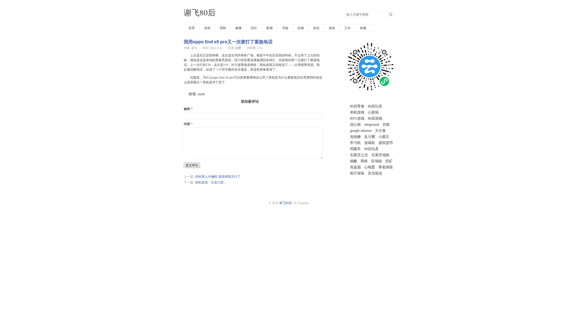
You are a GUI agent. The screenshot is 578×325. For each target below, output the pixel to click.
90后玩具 (371, 149)
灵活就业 (375, 173)
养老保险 (385, 167)
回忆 (254, 28)
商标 (364, 161)
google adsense (361, 130)
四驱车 (355, 149)
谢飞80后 (200, 12)
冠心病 (355, 124)
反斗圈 (369, 137)
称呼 (187, 109)
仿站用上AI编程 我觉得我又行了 (217, 176)
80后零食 (357, 106)
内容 (187, 124)
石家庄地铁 (380, 155)
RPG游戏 (357, 118)
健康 (238, 28)
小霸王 (383, 137)
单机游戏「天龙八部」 (211, 182)
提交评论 (192, 165)
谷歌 (386, 124)
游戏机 (369, 143)
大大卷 (380, 130)
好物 (301, 28)
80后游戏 (375, 118)
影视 (269, 28)
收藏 (363, 28)
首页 (192, 28)
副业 (316, 28)
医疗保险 (357, 173)
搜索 (390, 14)
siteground (371, 124)
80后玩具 (375, 106)
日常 (238, 48)
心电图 (369, 167)
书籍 (285, 28)
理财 (223, 28)
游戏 (207, 28)
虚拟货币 (385, 143)
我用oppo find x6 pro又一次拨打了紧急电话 (228, 41)
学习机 (355, 143)
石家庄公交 (359, 155)
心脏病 (373, 112)
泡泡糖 (355, 137)
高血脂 (355, 167)
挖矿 (389, 161)
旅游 (332, 28)
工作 (347, 28)
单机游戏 (357, 112)
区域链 (376, 161)
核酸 (353, 161)
